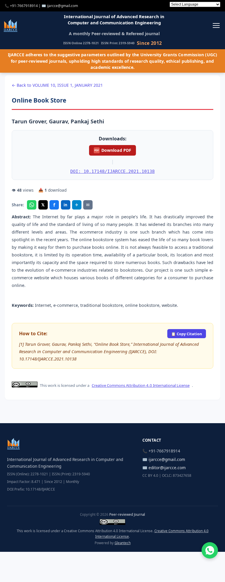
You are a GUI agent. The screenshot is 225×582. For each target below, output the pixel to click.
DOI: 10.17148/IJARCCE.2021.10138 (112, 171)
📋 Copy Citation (186, 333)
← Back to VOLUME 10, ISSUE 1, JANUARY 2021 (57, 85)
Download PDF (112, 150)
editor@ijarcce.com (167, 467)
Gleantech (123, 543)
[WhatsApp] (31, 205)
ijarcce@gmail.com (62, 5)
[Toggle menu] (216, 25)
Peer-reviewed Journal (127, 514)
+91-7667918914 (24, 5)
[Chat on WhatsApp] (210, 550)
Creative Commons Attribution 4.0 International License (141, 385)
